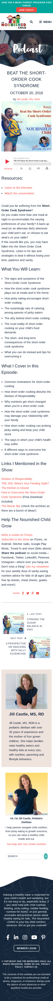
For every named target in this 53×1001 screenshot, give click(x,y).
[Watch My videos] (35, 937)
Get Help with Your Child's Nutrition (26, 844)
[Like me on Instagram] (26, 937)
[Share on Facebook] (23, 593)
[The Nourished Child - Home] (14, 22)
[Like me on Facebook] (8, 937)
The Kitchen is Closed (15, 487)
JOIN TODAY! (26, 10)
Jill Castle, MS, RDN (28, 99)
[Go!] (46, 856)
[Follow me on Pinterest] (44, 937)
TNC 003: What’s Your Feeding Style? (25, 483)
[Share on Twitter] (28, 593)
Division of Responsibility (16, 478)
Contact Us (30, 967)
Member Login (26, 948)
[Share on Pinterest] (32, 593)
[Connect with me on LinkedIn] (17, 937)
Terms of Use (32, 964)
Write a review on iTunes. (17, 534)
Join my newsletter (37, 566)
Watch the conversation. (20, 193)
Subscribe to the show (15, 539)
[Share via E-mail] (37, 593)
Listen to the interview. (19, 187)
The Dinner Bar (10, 506)
